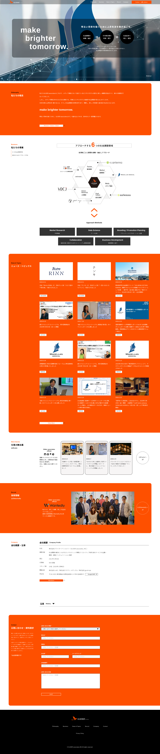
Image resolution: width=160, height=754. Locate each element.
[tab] (74, 79)
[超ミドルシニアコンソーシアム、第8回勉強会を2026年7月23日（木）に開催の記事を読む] (94, 357)
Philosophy (94, 2)
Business (101, 2)
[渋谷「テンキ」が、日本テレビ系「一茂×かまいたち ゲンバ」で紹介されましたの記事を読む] (94, 279)
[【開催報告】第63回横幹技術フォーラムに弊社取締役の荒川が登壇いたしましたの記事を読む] (56, 357)
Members (51, 580)
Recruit (119, 2)
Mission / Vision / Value (51, 125)
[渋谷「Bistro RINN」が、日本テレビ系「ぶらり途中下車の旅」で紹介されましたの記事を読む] (56, 279)
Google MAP (91, 574)
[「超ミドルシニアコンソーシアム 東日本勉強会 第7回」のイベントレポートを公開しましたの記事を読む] (56, 395)
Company (125, 2)
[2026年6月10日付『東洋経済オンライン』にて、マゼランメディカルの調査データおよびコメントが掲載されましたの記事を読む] (132, 357)
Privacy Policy (80, 733)
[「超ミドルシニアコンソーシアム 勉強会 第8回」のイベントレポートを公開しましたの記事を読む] (94, 318)
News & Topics (110, 2)
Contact (105, 726)
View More (51, 423)
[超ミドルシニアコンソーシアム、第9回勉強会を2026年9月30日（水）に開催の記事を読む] (56, 318)
